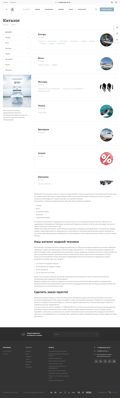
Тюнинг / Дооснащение (56, 380)
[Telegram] (105, 361)
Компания (7, 347)
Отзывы (5, 354)
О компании (7, 351)
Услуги (51, 347)
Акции (41, 153)
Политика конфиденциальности (33, 392)
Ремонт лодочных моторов (57, 361)
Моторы (42, 81)
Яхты (41, 57)
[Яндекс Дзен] (114, 361)
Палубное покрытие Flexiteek (58, 373)
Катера (42, 34)
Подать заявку (107, 9)
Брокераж (43, 129)
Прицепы (43, 176)
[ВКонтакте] (96, 361)
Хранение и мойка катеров (57, 370)
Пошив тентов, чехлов (56, 363)
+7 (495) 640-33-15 (63, 2)
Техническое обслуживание (57, 351)
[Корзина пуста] (116, 2)
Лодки (41, 105)
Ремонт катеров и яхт (55, 358)
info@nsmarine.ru (103, 351)
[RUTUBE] (100, 361)
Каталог (29, 347)
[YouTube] (109, 361)
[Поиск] (96, 9)
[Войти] (112, 2)
